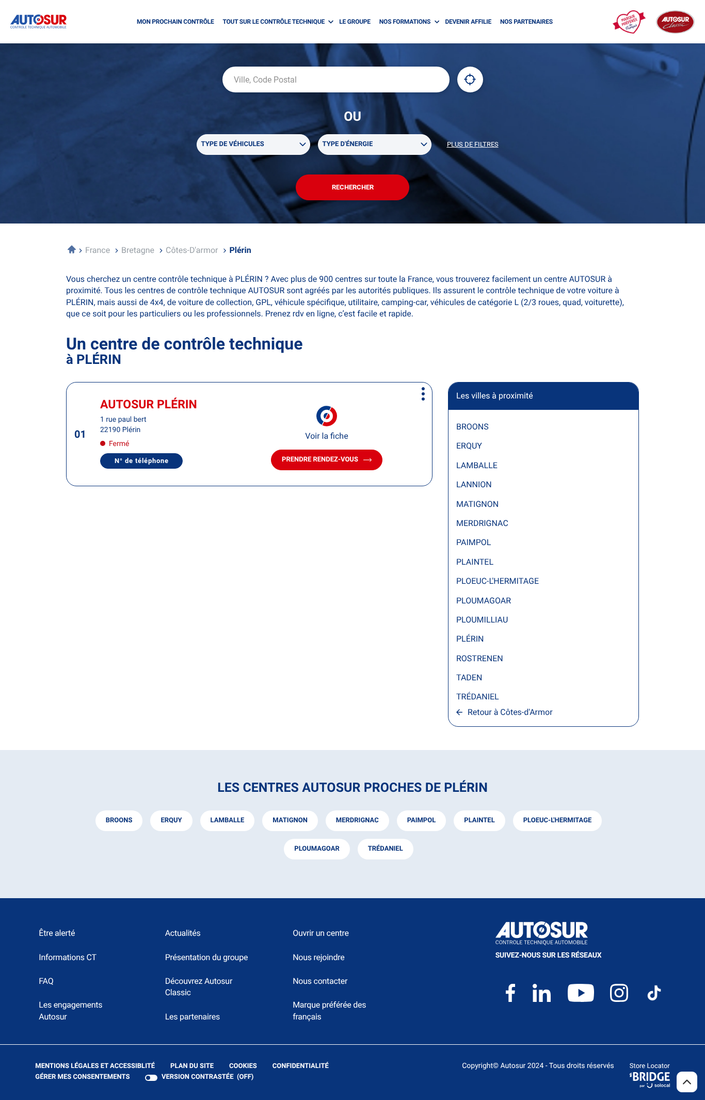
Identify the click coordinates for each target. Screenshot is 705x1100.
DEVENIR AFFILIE (468, 21)
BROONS (472, 427)
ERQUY (469, 446)
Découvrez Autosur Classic (198, 986)
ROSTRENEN (479, 658)
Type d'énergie (348, 144)
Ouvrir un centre (321, 933)
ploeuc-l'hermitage (557, 820)
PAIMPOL (473, 542)
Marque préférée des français (329, 1010)
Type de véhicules (232, 144)
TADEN (469, 677)
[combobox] (336, 79)
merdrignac (357, 820)
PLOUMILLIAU (482, 620)
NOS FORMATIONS (404, 21)
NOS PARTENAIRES (526, 21)
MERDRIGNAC (482, 523)
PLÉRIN (470, 639)
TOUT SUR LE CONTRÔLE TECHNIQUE (274, 21)
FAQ (46, 981)
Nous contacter (320, 981)
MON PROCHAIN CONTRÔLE (175, 21)
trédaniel (385, 849)
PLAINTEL (474, 562)
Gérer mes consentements (82, 1077)
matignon (290, 820)
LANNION (474, 484)
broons (119, 820)
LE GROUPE (355, 21)
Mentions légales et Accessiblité (95, 1067)
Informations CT (67, 957)
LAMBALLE (477, 465)
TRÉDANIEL (477, 697)
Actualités (183, 933)
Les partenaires (192, 1017)
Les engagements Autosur (70, 1010)
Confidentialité (301, 1067)
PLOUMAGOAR (483, 600)
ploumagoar (316, 849)
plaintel (479, 820)
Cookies (243, 1067)
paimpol (421, 820)
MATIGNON (477, 504)
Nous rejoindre (318, 957)
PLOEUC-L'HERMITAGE (497, 581)
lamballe (228, 820)
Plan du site (192, 1066)
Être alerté (57, 933)
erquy (171, 820)
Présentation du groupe (206, 957)
